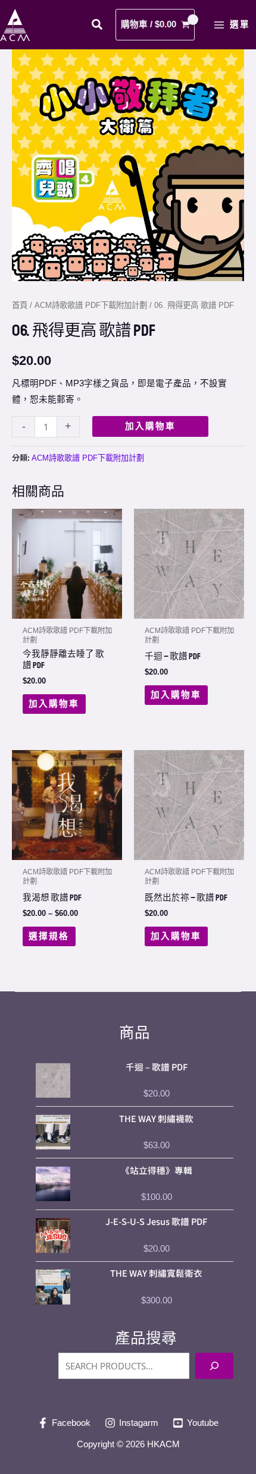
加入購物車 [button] (54, 703)
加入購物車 (150, 426)
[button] (98, 26)
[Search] (214, 1366)
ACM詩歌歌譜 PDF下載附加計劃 (91, 305)
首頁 (19, 305)
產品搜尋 (146, 1338)
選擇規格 (49, 936)
